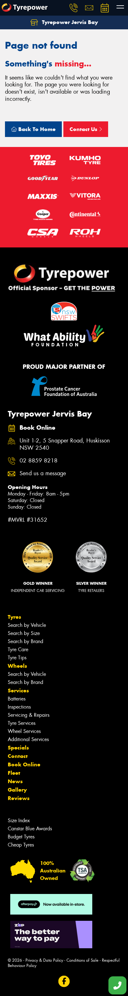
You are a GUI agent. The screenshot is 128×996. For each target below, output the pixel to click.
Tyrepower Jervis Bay (69, 22)
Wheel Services (24, 731)
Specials (18, 747)
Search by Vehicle (27, 625)
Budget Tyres (21, 836)
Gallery (17, 789)
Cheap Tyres (21, 845)
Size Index (19, 820)
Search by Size (24, 633)
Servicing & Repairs (28, 715)
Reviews (19, 798)
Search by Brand (25, 641)
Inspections (19, 707)
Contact (18, 756)
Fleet (14, 772)
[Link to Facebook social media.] (64, 981)
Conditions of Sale (82, 960)
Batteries (16, 699)
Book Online (24, 764)
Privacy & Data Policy (44, 960)
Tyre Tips (17, 657)
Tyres (14, 616)
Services (18, 690)
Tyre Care (18, 649)
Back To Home (36, 129)
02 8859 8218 (38, 460)
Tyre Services (21, 723)
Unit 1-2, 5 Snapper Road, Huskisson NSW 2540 (65, 444)
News (15, 781)
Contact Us (84, 129)
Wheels (17, 665)
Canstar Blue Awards (30, 828)
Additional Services (28, 739)
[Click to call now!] (73, 8)
